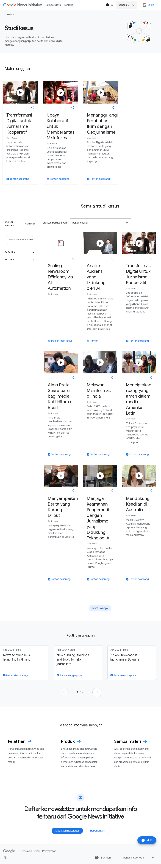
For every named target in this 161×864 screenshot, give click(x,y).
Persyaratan (49, 851)
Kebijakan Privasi (30, 851)
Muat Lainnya (100, 608)
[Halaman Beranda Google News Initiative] (22, 5)
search (112, 5)
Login (150, 5)
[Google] (9, 851)
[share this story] (32, 107)
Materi (10, 15)
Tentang (68, 5)
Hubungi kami (97, 830)
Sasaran (20, 252)
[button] (126, 5)
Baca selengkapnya (17, 675)
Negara (20, 259)
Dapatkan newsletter (67, 830)
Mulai (147, 840)
